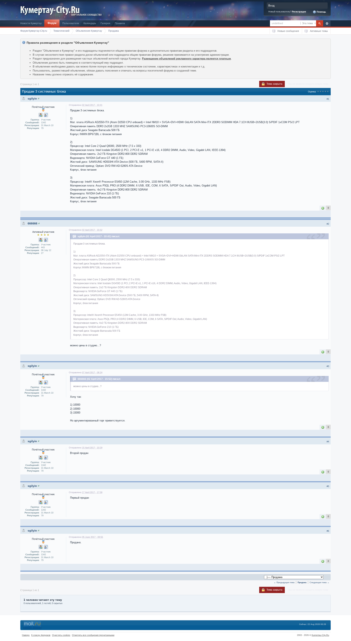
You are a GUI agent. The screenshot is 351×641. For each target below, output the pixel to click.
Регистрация (299, 11)
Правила (120, 23)
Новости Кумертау (31, 23)
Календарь (89, 23)
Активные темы (319, 31)
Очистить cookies (61, 635)
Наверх (26, 635)
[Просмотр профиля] (38, 98)
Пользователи (70, 23)
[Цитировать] (46, 115)
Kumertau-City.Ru (320, 635)
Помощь (321, 12)
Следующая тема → (319, 582)
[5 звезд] (328, 91)
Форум (52, 23)
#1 (328, 99)
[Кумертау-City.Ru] (51, 9)
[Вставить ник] (40, 115)
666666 (32, 223)
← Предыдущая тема (284, 582)
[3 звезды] (323, 91)
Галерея (105, 23)
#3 (328, 366)
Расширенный (326, 23)
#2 (328, 224)
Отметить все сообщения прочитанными (93, 635)
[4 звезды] (325, 91)
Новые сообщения (288, 31)
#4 (328, 441)
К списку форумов (40, 635)
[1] (322, 208)
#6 (328, 531)
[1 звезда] (318, 91)
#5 (328, 486)
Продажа (302, 582)
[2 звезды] (320, 91)
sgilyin (32, 98)
